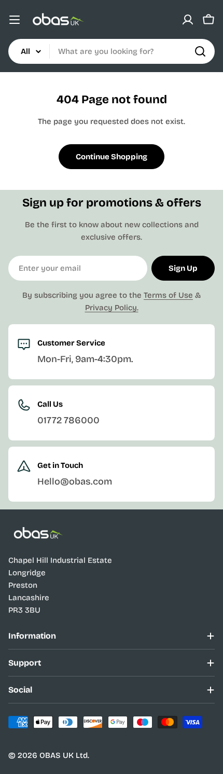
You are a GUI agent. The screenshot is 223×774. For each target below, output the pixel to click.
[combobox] (111, 51)
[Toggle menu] (14, 19)
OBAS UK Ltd (63, 755)
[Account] (188, 19)
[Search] (200, 51)
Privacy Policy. (111, 307)
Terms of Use (168, 295)
